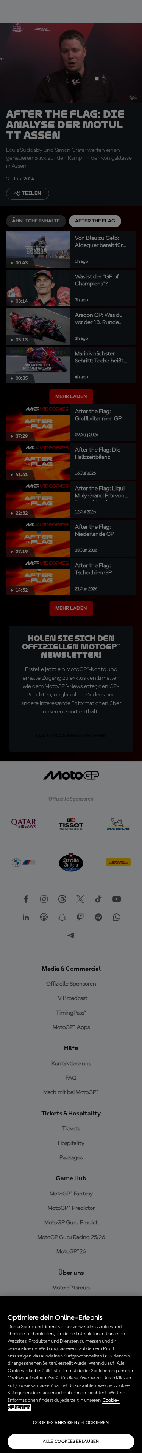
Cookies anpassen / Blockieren (71, 1423)
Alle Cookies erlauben (71, 1441)
